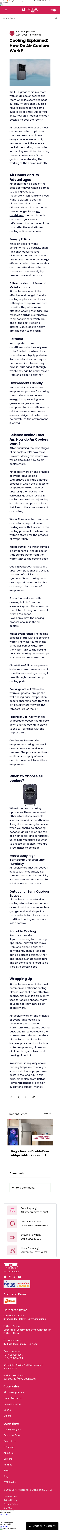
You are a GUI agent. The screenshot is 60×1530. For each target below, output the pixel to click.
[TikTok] (14, 1276)
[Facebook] (5, 1276)
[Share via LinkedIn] (26, 1097)
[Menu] (6, 10)
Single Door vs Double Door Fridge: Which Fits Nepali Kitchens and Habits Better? (29, 1153)
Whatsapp (4, 1514)
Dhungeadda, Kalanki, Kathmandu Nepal (25, 1319)
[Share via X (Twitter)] (18, 1097)
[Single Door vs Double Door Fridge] (30, 1132)
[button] (53, 10)
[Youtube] (19, 1276)
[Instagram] (10, 1276)
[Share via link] (33, 1097)
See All (47, 1113)
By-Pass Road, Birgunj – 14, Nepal (21, 1344)
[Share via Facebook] (11, 1097)
